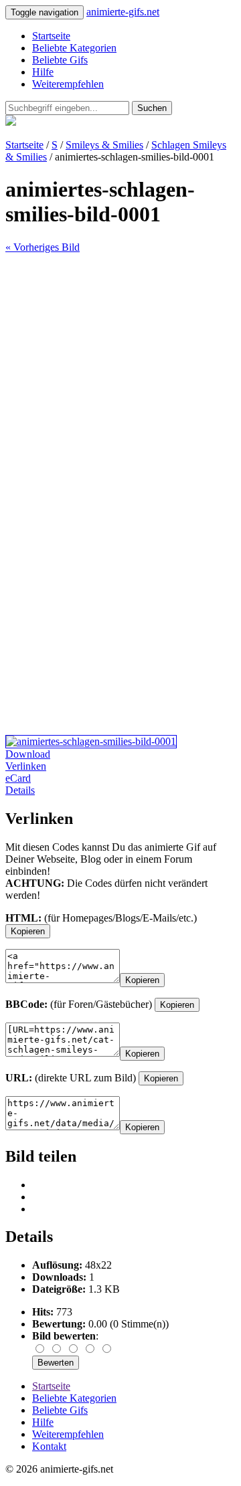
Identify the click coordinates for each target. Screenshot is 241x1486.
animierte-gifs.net (122, 11)
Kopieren (28, 931)
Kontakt (49, 1446)
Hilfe (43, 72)
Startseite (51, 35)
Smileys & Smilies (104, 144)
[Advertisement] (120, 373)
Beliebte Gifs (60, 60)
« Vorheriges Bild (42, 247)
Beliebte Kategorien (74, 48)
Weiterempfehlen (68, 84)
